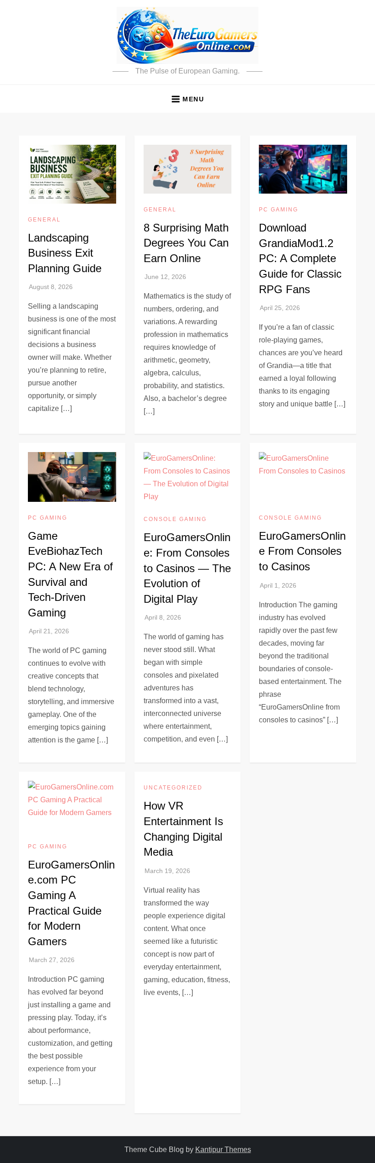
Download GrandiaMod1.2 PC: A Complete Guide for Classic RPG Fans (300, 258)
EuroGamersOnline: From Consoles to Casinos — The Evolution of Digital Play (187, 568)
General (44, 219)
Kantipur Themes (223, 1149)
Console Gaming (175, 519)
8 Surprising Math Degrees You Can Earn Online (186, 242)
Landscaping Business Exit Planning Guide (65, 253)
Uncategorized (173, 787)
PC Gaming (278, 209)
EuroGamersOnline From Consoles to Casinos (302, 551)
